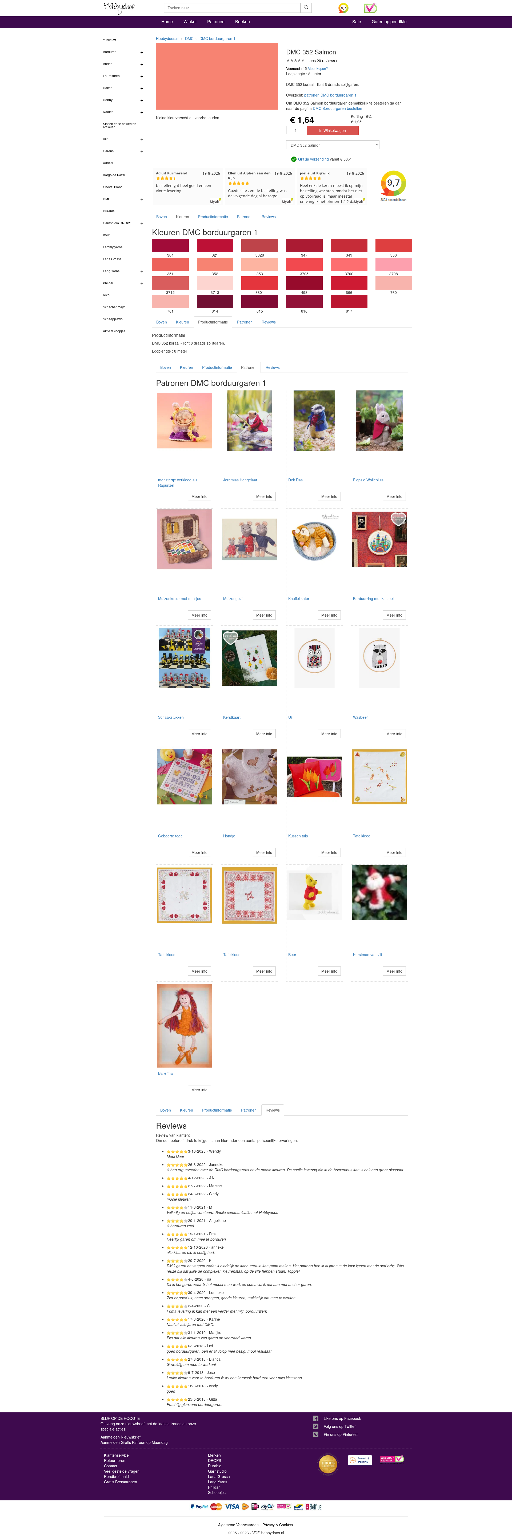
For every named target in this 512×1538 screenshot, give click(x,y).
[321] (215, 245)
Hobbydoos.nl (167, 38)
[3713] (215, 283)
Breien (108, 64)
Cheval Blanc (112, 187)
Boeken (242, 21)
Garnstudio (217, 1471)
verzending (313, 159)
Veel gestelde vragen (121, 1471)
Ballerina (165, 1073)
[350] (393, 245)
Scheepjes (217, 1492)
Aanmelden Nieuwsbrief (121, 1437)
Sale (356, 21)
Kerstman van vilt (367, 954)
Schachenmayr (114, 307)
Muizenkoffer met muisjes (179, 598)
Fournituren (111, 76)
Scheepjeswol (113, 319)
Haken (108, 88)
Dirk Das (295, 479)
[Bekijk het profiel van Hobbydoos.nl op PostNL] (360, 1460)
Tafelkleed (361, 835)
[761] (170, 301)
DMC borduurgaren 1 (217, 38)
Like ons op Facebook (342, 1418)
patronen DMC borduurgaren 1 (330, 95)
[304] (170, 245)
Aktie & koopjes (114, 331)
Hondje (229, 835)
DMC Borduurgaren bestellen (337, 108)
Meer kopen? (318, 68)
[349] (349, 245)
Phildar (108, 283)
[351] (170, 264)
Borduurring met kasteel (373, 598)
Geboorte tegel (170, 835)
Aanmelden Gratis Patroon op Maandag (134, 1442)
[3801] (259, 283)
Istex (106, 235)
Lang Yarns (111, 271)
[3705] (304, 264)
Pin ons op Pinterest (341, 1434)
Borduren (110, 52)
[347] (304, 245)
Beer (292, 954)
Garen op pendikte (389, 21)
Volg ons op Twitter (340, 1426)
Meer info (199, 496)
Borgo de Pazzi (114, 175)
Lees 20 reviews (321, 60)
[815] (259, 301)
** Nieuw (109, 40)
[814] (215, 301)
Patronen (216, 21)
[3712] (170, 283)
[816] (304, 301)
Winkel (190, 21)
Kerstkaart (232, 717)
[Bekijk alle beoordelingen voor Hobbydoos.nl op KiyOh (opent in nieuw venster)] (347, 8)
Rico (106, 295)
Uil (290, 717)
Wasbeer (360, 717)
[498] (304, 283)
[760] (393, 283)
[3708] (393, 264)
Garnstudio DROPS (117, 223)
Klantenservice (116, 1455)
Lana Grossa (112, 259)
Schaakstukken (171, 717)
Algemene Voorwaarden (238, 1524)
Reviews (269, 216)
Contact (110, 1465)
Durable (109, 211)
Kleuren (182, 216)
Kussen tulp (298, 835)
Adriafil (108, 163)
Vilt (105, 139)
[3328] (259, 245)
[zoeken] (306, 8)
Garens (108, 151)
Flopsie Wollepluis (368, 479)
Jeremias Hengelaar (240, 479)
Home (167, 21)
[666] (349, 283)
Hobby (108, 100)
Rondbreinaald (116, 1476)
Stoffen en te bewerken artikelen (119, 125)
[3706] (349, 264)
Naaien (108, 112)
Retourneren (114, 1460)
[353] (259, 264)
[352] (215, 264)
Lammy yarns (112, 247)
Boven (161, 216)
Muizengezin (234, 598)
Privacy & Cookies (277, 1524)
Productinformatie (213, 216)
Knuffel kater (298, 598)
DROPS (214, 1460)
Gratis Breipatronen (120, 1481)
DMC (106, 199)
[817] (349, 301)
